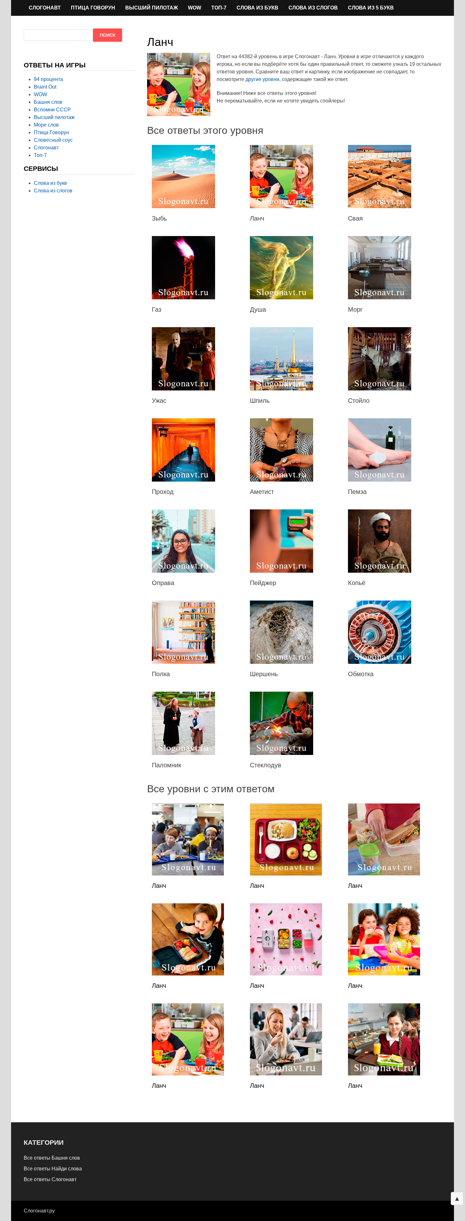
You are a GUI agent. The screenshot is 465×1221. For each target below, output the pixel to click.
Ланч (159, 885)
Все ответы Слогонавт (50, 1179)
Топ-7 (218, 7)
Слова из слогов (313, 7)
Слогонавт (45, 7)
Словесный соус (53, 140)
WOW (194, 7)
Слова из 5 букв (371, 7)
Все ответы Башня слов (52, 1158)
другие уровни (262, 79)
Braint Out (45, 87)
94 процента (48, 79)
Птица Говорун (93, 7)
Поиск (107, 35)
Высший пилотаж (151, 7)
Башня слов (48, 102)
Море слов (46, 125)
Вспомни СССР (52, 109)
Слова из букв (257, 7)
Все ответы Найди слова (53, 1168)
